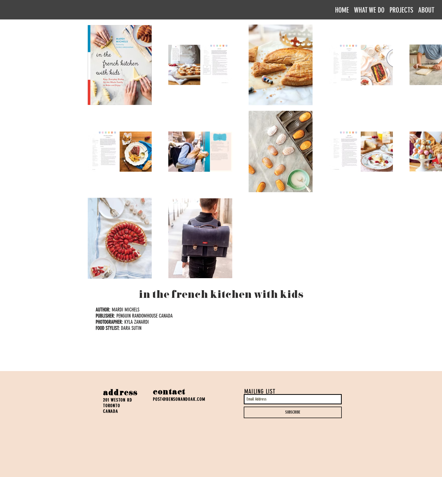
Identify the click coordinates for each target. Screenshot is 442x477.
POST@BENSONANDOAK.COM (179, 399)
